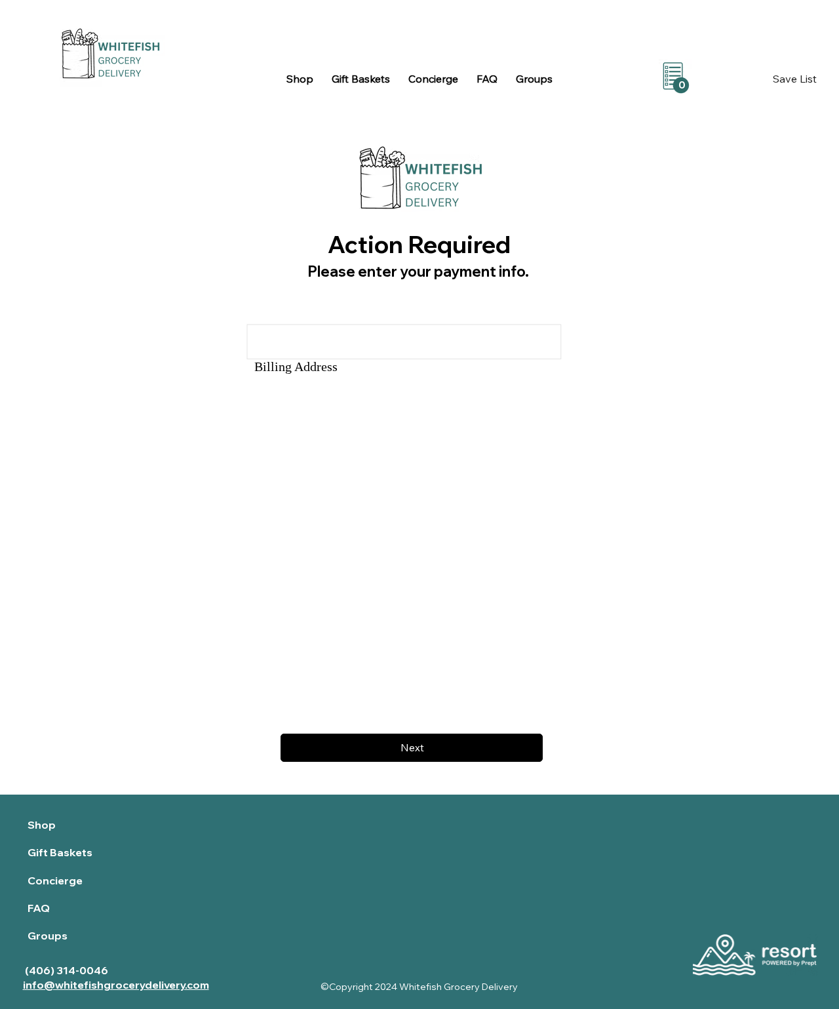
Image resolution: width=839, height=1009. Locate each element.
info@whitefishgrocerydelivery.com (116, 984)
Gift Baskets (60, 852)
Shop (42, 824)
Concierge (55, 880)
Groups (48, 935)
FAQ (39, 908)
